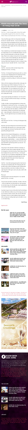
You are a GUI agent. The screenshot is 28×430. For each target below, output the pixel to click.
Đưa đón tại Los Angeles (15, 292)
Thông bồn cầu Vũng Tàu (11, 419)
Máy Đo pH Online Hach (15, 373)
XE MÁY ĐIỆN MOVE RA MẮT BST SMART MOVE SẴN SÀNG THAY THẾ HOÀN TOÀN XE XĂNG (18, 260)
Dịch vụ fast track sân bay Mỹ (19, 293)
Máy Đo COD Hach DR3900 (14, 376)
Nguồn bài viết (4, 205)
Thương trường (7, 5)
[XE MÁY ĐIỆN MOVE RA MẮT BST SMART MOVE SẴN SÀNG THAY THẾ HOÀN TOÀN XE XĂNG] (5, 260)
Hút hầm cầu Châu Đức (17, 420)
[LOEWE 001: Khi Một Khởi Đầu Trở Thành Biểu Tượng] (5, 268)
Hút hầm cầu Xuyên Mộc (15, 422)
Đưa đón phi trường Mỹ (21, 295)
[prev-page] (2, 289)
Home (2, 5)
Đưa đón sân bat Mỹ (12, 295)
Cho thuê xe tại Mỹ (9, 293)
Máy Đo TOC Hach (5, 368)
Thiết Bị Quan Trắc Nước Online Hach (17, 369)
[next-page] (4, 289)
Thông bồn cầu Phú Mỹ (7, 420)
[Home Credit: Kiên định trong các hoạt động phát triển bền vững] (5, 222)
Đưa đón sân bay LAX (5, 292)
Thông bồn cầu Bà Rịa (6, 418)
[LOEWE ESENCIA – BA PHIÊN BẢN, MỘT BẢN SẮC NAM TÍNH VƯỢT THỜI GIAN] (5, 284)
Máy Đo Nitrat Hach (8, 372)
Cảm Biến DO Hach (5, 370)
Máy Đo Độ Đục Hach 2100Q (18, 375)
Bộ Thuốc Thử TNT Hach (15, 370)
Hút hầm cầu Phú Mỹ (22, 419)
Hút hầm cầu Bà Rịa (15, 418)
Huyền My (5, 30)
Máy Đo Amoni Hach (17, 372)
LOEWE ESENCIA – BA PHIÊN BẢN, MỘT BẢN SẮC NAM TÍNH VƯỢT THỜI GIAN (18, 283)
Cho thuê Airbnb (5, 295)
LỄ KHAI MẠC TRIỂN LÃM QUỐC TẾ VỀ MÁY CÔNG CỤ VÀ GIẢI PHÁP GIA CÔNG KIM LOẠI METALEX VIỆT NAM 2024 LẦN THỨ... (17, 239)
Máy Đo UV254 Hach (14, 368)
